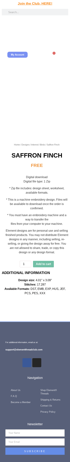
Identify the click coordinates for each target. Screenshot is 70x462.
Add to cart (43, 264)
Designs (26, 144)
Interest (34, 144)
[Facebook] (26, 362)
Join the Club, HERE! (35, 3)
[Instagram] (36, 362)
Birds (42, 144)
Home (17, 144)
